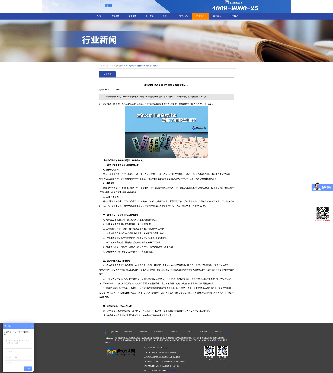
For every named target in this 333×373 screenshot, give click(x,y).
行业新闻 (200, 16)
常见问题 (217, 16)
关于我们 (234, 16)
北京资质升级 (184, 340)
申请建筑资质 (182, 338)
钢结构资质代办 (171, 338)
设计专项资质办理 (172, 340)
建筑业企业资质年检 (136, 340)
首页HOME (113, 331)
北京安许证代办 (194, 340)
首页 (99, 16)
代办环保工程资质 (120, 338)
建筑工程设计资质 (149, 338)
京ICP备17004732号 (173, 371)
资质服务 (116, 16)
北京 (108, 5)
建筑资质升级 (161, 338)
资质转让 (166, 16)
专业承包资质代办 (159, 340)
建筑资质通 (158, 332)
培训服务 (133, 16)
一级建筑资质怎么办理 (208, 340)
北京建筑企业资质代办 (135, 338)
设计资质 (149, 16)
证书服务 (143, 332)
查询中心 (183, 16)
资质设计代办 (148, 340)
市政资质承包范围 (122, 340)
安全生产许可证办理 (194, 338)
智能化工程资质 (206, 338)
